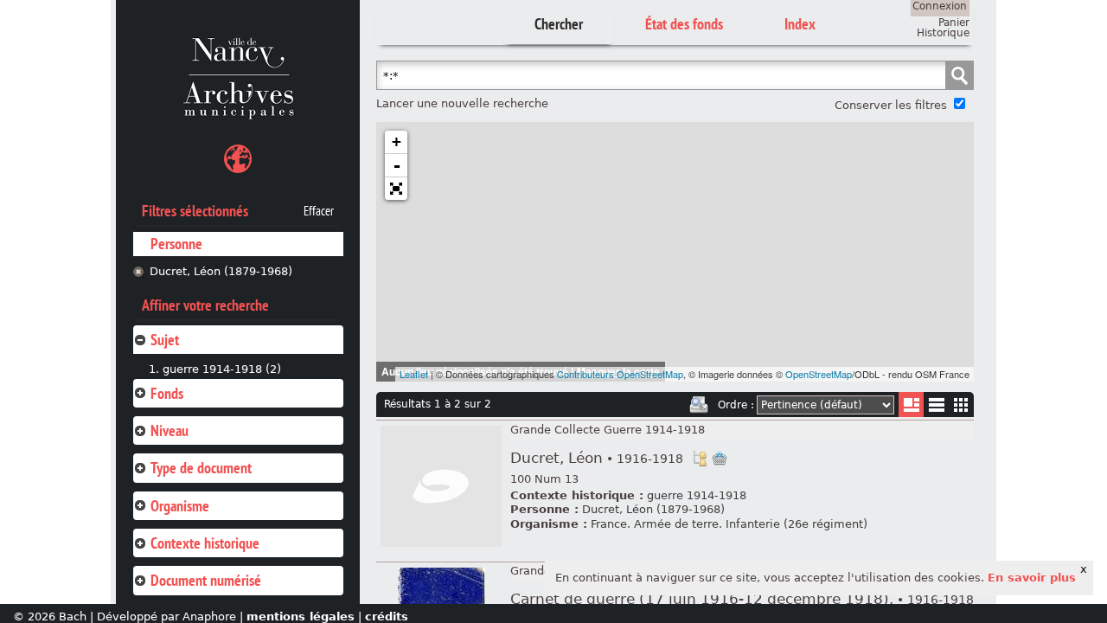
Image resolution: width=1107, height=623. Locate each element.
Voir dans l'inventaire (699, 458)
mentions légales (300, 616)
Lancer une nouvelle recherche (462, 103)
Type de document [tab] (201, 468)
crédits (386, 616)
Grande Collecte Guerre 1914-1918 (607, 429)
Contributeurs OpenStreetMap (620, 374)
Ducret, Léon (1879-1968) (221, 271)
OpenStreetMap (818, 374)
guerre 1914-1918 (696, 495)
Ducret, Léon (596, 458)
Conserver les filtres (891, 105)
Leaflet (414, 374)
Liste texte (936, 408)
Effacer (319, 211)
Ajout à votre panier (719, 458)
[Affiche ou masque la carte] (237, 161)
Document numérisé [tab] (205, 580)
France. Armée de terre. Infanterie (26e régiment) (729, 523)
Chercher (558, 24)
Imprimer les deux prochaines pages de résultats (698, 405)
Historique (943, 33)
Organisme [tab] (179, 506)
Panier (953, 22)
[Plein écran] (396, 188)
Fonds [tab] (166, 393)
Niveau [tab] (169, 430)
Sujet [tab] (164, 340)
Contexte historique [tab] (204, 543)
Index (800, 24)
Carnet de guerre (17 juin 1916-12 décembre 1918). (742, 599)
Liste (911, 404)
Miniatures (961, 404)
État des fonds (684, 24)
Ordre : (736, 405)
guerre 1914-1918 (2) (222, 369)
